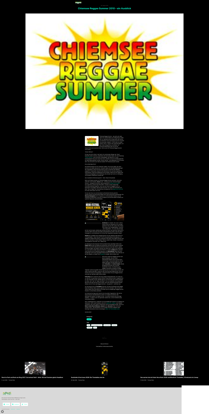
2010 (88, 325)
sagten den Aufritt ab (118, 189)
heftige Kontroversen (115, 183)
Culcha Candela (107, 325)
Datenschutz (13, 409)
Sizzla (95, 327)
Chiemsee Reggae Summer (97, 325)
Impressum (18, 409)
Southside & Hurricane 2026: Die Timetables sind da (87, 377)
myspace (102, 254)
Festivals (89, 319)
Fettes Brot (114, 325)
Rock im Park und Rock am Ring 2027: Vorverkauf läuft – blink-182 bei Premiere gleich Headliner (32, 377)
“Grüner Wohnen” (89, 157)
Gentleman (89, 327)
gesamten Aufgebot (111, 303)
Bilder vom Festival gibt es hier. (113, 308)
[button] (2, 411)
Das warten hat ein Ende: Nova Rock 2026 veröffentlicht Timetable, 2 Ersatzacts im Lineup (169, 377)
